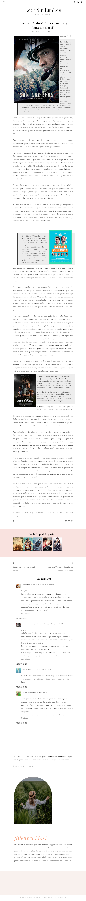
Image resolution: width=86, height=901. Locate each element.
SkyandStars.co (60, 897)
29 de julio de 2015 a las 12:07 (42, 585)
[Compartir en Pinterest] (72, 521)
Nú (23, 692)
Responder (21, 618)
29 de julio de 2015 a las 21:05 (37, 692)
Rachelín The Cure (30, 624)
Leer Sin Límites (43, 10)
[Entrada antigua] (70, 563)
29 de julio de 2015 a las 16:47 (50, 624)
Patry (24, 669)
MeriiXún (26, 585)
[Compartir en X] (69, 521)
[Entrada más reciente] (16, 563)
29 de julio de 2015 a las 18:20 (39, 669)
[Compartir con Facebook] (66, 521)
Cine (16, 521)
